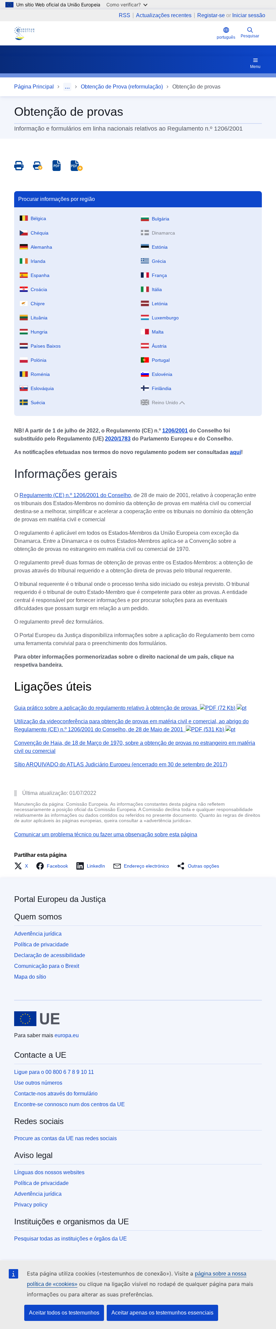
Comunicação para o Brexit (46, 966)
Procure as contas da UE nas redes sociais (65, 1138)
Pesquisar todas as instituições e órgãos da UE (70, 1238)
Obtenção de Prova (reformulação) (122, 87)
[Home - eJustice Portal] (24, 33)
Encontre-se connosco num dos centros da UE (69, 1104)
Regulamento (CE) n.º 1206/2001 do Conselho (75, 495)
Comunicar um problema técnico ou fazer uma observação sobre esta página (105, 834)
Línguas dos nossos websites (49, 1172)
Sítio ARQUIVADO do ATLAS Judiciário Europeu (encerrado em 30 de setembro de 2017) (120, 764)
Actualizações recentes (164, 15)
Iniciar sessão (248, 15)
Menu (255, 66)
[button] (23, 866)
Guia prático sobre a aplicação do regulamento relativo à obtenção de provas (124, 708)
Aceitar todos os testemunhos (64, 1313)
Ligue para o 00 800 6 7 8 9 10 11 (54, 1072)
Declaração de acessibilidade (49, 955)
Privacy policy (30, 1205)
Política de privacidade (41, 944)
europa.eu (67, 1035)
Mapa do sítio (30, 977)
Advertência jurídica (38, 934)
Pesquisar (250, 36)
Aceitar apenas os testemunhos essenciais (162, 1313)
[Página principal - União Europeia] (37, 1018)
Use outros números (38, 1083)
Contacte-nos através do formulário (56, 1093)
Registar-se (211, 15)
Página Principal (34, 87)
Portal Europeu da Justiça (60, 899)
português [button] (226, 37)
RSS (124, 15)
